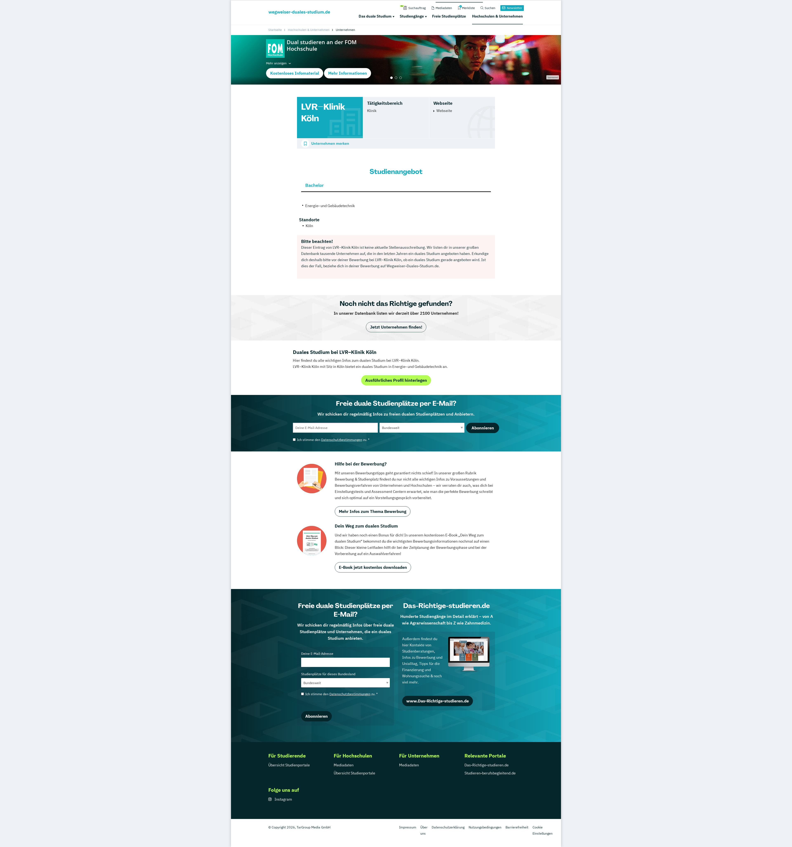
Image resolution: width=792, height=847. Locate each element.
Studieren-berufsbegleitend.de (490, 773)
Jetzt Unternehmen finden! (396, 327)
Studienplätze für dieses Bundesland (328, 674)
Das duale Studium (375, 16)
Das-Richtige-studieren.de (486, 765)
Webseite (444, 110)
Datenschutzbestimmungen (341, 440)
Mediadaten (344, 765)
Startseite (275, 30)
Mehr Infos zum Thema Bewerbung (372, 511)
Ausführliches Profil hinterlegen (396, 380)
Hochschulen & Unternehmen (497, 16)
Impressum (407, 827)
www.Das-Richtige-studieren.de (437, 701)
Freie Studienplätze (449, 16)
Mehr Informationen (347, 73)
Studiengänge (412, 16)
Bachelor (314, 185)
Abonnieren (482, 428)
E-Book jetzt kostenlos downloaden (373, 567)
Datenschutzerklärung (448, 827)
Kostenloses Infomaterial (294, 73)
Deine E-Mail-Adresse (317, 653)
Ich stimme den (333, 440)
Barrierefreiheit (517, 827)
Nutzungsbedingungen (485, 827)
